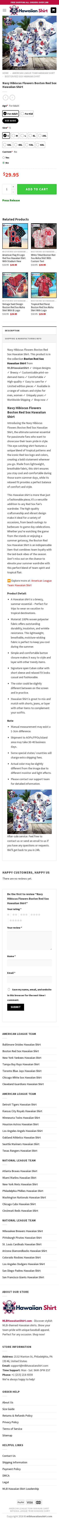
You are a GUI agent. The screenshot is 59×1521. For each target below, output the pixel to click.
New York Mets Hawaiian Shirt (20, 1184)
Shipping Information (14, 1462)
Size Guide (8, 1409)
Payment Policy (11, 1469)
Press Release (11, 200)
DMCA (5, 1475)
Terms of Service (12, 1429)
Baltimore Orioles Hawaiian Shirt (21, 1044)
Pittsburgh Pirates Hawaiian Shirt (22, 1237)
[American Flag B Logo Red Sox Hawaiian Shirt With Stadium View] (15, 236)
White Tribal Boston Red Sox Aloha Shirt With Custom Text (43, 258)
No (7, 162)
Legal (5, 1482)
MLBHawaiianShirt (18, 368)
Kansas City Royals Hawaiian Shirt (22, 1111)
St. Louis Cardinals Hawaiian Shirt (22, 1244)
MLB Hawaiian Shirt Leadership (20, 1489)
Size (5, 127)
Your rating (14, 909)
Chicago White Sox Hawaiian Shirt (22, 1077)
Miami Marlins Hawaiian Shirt (19, 1177)
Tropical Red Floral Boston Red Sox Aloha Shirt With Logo (42, 307)
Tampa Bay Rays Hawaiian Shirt (20, 1064)
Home (5, 73)
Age (5, 105)
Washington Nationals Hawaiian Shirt (24, 1197)
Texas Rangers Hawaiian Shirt (19, 1150)
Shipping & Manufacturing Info (23, 338)
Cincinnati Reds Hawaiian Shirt (20, 1210)
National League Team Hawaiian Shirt (30, 1511)
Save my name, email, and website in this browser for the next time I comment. (29, 995)
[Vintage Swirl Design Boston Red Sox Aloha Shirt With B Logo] (15, 285)
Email (11, 972)
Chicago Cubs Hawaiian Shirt (19, 1204)
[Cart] (53, 10)
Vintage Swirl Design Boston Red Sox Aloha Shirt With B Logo (13, 307)
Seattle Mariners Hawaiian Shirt (20, 1144)
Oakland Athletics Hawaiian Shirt (21, 1137)
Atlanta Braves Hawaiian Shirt (19, 1171)
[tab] (29, 330)
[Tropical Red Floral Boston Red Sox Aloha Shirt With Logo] (43, 285)
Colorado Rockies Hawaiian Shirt (21, 1257)
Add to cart (37, 189)
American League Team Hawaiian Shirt (33, 73)
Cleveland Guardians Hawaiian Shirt (23, 1084)
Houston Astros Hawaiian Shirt (20, 1124)
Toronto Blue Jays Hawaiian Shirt (22, 1071)
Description (12, 330)
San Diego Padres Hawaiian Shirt (21, 1270)
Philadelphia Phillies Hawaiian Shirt (22, 1191)
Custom (7, 151)
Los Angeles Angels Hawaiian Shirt (22, 1131)
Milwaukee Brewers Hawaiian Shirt (22, 1231)
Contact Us (9, 1456)
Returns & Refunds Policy (17, 1415)
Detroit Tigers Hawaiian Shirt (19, 1104)
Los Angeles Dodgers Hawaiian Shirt (23, 1264)
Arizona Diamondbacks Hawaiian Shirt (24, 1251)
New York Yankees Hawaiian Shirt (21, 1057)
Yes (7, 157)
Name (11, 956)
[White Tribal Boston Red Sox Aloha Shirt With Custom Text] (43, 236)
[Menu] (4, 10)
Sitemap (7, 1435)
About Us (7, 1402)
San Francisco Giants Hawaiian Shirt (23, 1277)
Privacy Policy (10, 1422)
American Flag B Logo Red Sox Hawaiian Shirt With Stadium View (13, 258)
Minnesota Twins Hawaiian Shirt (21, 1117)
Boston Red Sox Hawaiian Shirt (22, 76)
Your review (14, 927)
